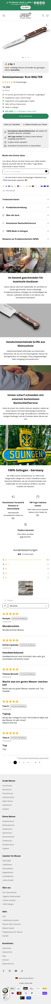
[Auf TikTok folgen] (22, 971)
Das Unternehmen (9, 892)
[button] (7, 82)
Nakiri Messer (7, 801)
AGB (21, 537)
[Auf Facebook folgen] (3, 971)
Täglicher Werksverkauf (11, 896)
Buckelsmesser (8, 844)
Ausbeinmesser (8, 821)
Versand (5, 960)
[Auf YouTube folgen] (16, 971)
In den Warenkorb (25, 116)
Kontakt (5, 936)
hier (13, 518)
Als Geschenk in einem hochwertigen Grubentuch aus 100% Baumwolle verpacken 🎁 (24, 178)
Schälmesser (7, 841)
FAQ (4, 916)
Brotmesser (7, 789)
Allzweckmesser (8, 825)
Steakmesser (7, 829)
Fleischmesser (7, 793)
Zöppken (5, 848)
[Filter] (4, 605)
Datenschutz (7, 952)
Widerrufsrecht (8, 964)
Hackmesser (7, 805)
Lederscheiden (8, 880)
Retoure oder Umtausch (11, 924)
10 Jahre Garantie (9, 900)
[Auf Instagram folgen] (10, 971)
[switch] (5, 997)
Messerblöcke (7, 868)
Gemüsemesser (8, 837)
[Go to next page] (40, 762)
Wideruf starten (8, 928)
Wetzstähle (6, 861)
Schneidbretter (8, 876)
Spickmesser (7, 833)
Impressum (6, 948)
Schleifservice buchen (10, 920)
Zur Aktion (25, 7)
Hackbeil (5, 809)
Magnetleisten (7, 872)
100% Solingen (8, 904)
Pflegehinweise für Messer (12, 932)
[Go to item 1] (25, 588)
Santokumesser (8, 797)
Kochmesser (7, 786)
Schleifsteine (7, 864)
